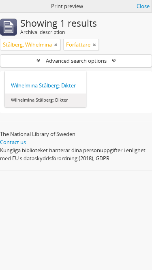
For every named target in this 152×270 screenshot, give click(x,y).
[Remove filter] (56, 44)
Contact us (13, 142)
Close (143, 6)
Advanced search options (76, 60)
